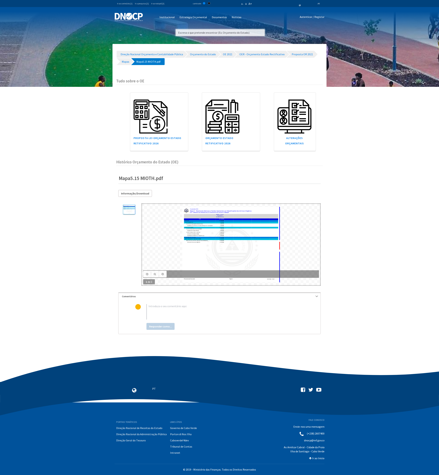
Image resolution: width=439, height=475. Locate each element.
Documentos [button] (219, 17)
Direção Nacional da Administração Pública (141, 434)
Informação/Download (135, 193)
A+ (250, 4)
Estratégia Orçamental (193, 17)
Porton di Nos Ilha (181, 434)
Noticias (236, 17)
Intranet (175, 452)
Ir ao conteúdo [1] (124, 3)
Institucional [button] (167, 17)
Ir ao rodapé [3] (157, 3)
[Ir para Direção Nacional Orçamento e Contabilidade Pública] (129, 17)
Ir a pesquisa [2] (142, 3)
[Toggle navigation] (147, 17)
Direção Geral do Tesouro (131, 440)
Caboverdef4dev (179, 440)
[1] (129, 209)
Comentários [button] (129, 296)
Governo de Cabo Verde (183, 428)
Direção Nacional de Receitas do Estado (139, 428)
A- (242, 3)
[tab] (219, 296)
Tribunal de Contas (181, 446)
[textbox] (225, 312)
